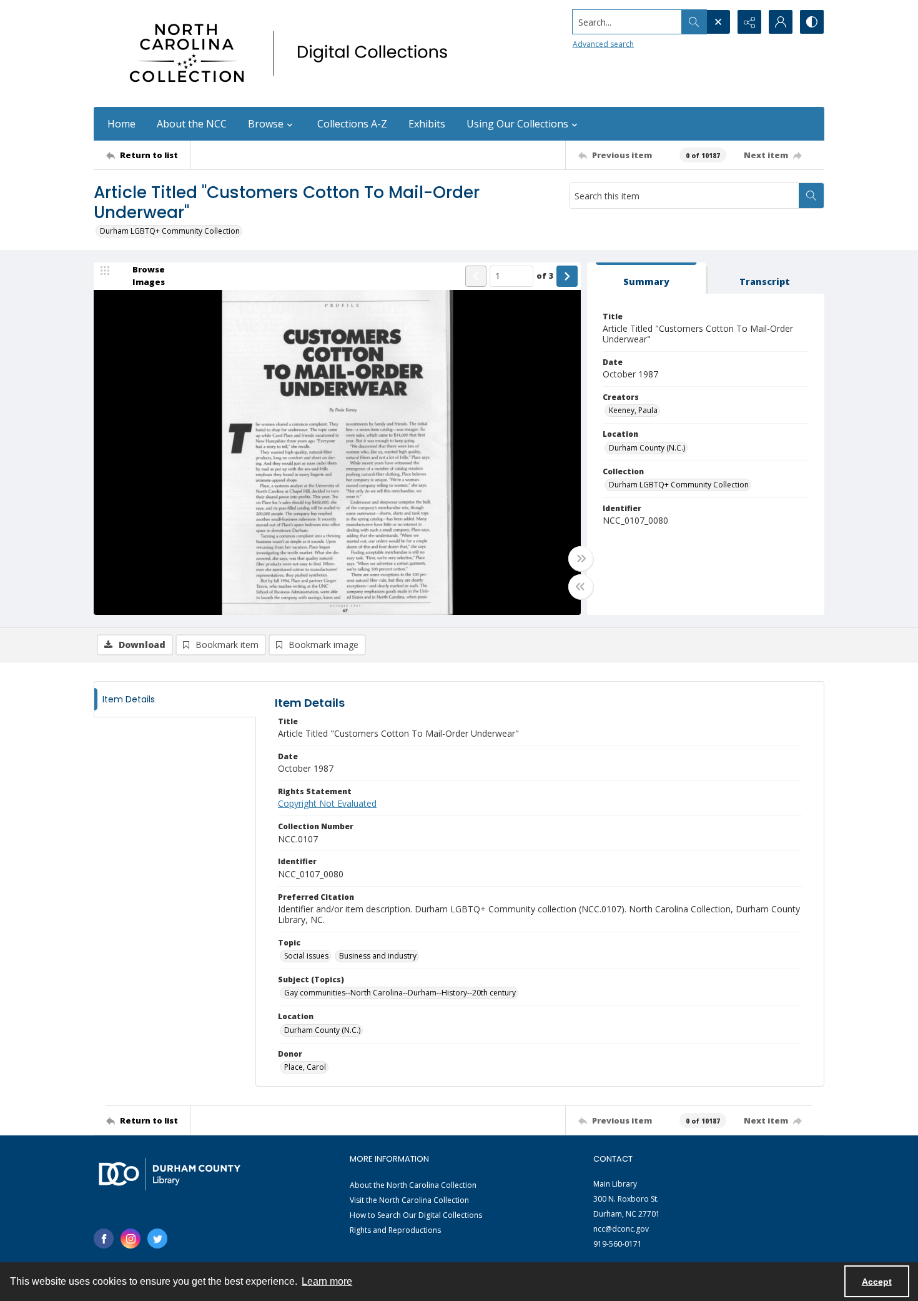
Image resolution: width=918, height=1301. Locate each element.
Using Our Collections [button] (517, 124)
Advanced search (603, 44)
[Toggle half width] (580, 586)
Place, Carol (305, 1067)
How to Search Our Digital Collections (416, 1215)
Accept (877, 1282)
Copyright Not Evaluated (327, 803)
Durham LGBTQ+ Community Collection (170, 231)
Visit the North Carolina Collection (409, 1200)
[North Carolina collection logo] (293, 53)
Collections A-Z (352, 124)
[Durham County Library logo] (169, 1174)
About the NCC (192, 124)
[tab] (646, 278)
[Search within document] (811, 195)
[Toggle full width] (580, 558)
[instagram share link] (131, 1239)
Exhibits (426, 124)
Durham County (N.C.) (647, 447)
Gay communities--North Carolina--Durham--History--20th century (400, 992)
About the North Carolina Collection (413, 1185)
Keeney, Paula (633, 410)
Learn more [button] (327, 1281)
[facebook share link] (104, 1239)
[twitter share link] (157, 1239)
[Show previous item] (475, 276)
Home (121, 124)
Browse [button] (266, 124)
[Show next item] (567, 276)
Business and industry (378, 955)
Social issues (306, 955)
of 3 (544, 275)
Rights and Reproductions (395, 1230)
